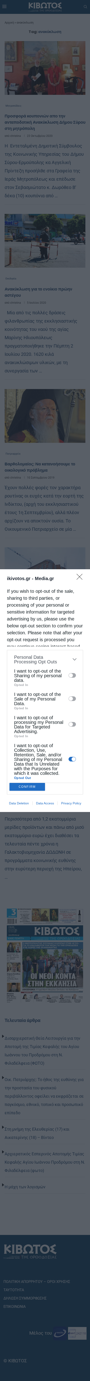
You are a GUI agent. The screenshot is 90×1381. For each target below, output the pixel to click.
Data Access (45, 803)
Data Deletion (19, 803)
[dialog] (45, 690)
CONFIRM (27, 786)
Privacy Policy (71, 803)
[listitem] (45, 659)
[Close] (81, 578)
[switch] (72, 675)
